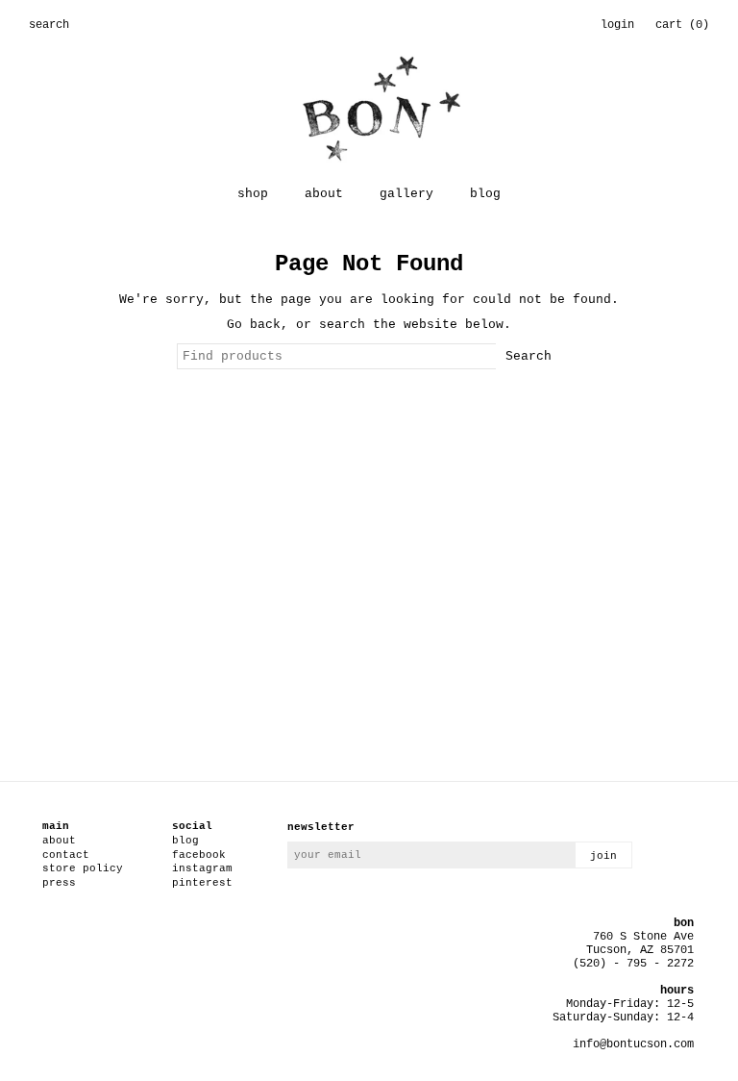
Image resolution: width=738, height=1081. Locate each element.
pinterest (202, 883)
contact (65, 855)
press (59, 883)
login (617, 25)
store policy (82, 868)
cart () (682, 25)
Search (528, 356)
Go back (254, 324)
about (324, 194)
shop (252, 194)
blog (485, 194)
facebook (199, 855)
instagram (202, 868)
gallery (406, 194)
